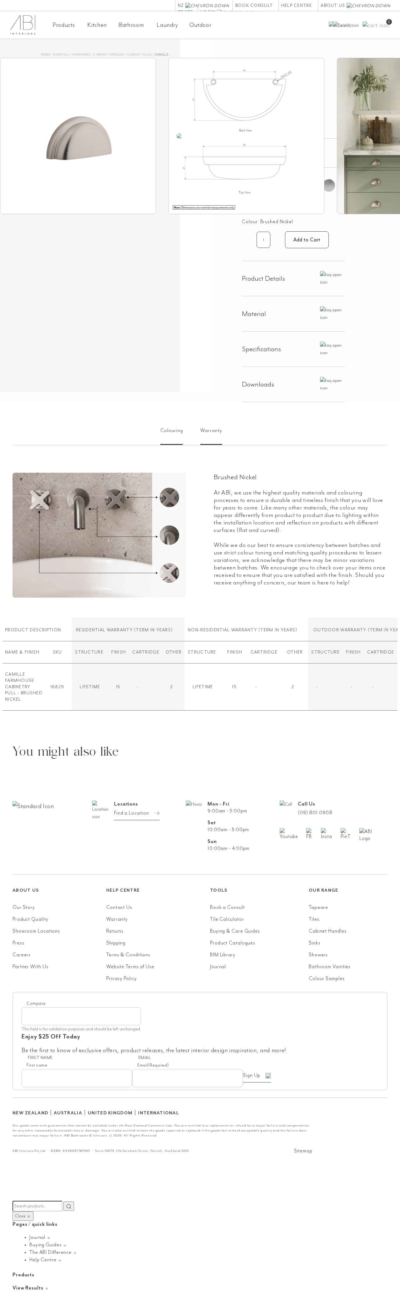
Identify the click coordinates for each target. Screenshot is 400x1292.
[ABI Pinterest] (350, 834)
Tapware (318, 907)
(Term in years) (153, 630)
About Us (334, 5)
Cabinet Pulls (139, 54)
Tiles (314, 919)
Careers (21, 955)
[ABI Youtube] (293, 834)
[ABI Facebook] (313, 834)
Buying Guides (46, 1245)
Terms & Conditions (128, 955)
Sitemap (303, 1151)
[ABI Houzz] (373, 835)
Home (46, 54)
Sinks (315, 943)
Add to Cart (306, 240)
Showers (318, 955)
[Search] (68, 1206)
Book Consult (254, 5)
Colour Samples (327, 978)
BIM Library (223, 955)
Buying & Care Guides (235, 931)
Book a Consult (227, 907)
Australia (68, 1113)
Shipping (116, 943)
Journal (218, 967)
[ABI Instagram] (331, 834)
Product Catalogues (232, 943)
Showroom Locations (36, 931)
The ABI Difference (51, 1252)
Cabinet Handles (108, 54)
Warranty (117, 919)
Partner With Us (30, 967)
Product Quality (30, 919)
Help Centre (296, 5)
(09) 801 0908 (315, 813)
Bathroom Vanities (330, 967)
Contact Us (119, 907)
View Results (28, 1288)
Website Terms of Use (130, 967)
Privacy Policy (121, 978)
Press (18, 943)
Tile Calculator (227, 919)
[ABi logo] (59, 831)
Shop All (61, 54)
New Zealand (30, 1113)
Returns (114, 931)
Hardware (81, 54)
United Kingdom (110, 1113)
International (158, 1113)
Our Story (23, 907)
